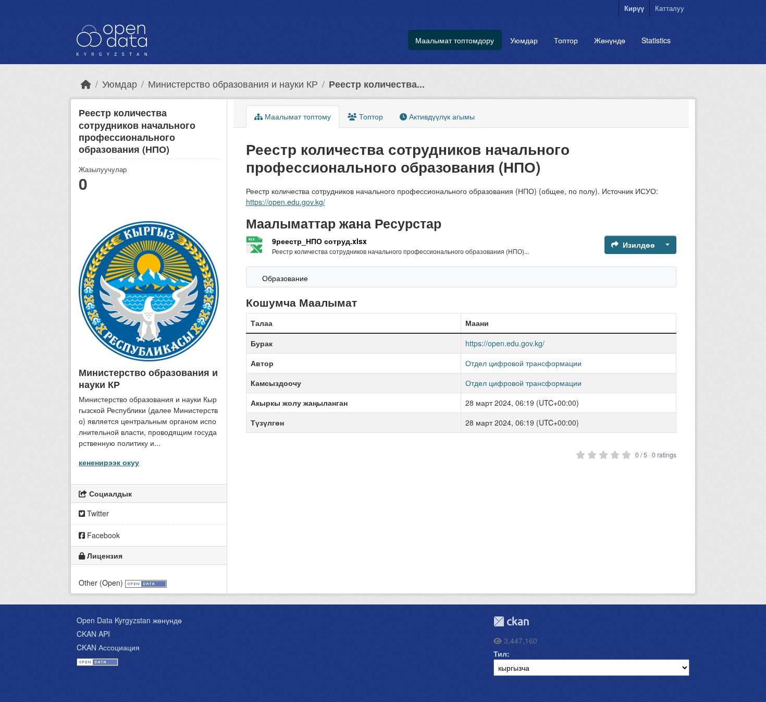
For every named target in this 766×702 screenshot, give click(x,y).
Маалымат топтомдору (454, 40)
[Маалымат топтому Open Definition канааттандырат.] (146, 582)
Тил (500, 653)
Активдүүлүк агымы (441, 116)
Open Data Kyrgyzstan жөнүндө (129, 620)
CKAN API (93, 633)
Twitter (97, 513)
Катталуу (669, 8)
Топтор (566, 40)
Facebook (102, 535)
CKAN (511, 621)
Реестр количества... (377, 83)
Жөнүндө (609, 40)
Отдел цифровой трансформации (523, 363)
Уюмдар (524, 40)
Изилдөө (639, 244)
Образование (285, 278)
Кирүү (634, 8)
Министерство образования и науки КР (233, 83)
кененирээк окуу (109, 462)
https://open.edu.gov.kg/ (285, 202)
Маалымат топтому (297, 116)
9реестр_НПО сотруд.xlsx (319, 241)
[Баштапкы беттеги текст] (86, 83)
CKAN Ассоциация (108, 647)
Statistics (656, 40)
